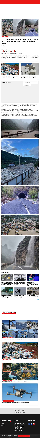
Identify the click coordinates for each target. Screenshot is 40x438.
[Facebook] (3, 51)
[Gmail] (11, 51)
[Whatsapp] (7, 51)
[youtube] (34, 424)
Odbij (27, 436)
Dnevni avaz (3, 56)
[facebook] (29, 424)
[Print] (15, 51)
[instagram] (31, 424)
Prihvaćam (21, 436)
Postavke (32, 436)
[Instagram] (5, 51)
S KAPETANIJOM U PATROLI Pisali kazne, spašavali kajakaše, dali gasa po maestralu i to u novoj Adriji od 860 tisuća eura (19, 340)
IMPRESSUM (3, 425)
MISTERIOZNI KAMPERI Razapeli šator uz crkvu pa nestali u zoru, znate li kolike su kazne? (15, 381)
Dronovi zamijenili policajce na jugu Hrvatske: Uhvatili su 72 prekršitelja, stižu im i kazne (15, 402)
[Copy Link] (13, 51)
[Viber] (9, 51)
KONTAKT (2, 423)
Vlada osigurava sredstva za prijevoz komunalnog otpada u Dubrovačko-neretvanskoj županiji (16, 360)
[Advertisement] (20, 12)
